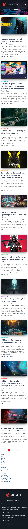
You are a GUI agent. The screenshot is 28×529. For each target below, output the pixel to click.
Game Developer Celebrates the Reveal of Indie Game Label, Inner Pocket (13, 516)
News (2, 456)
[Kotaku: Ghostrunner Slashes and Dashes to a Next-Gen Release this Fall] (14, 243)
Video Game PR (4, 476)
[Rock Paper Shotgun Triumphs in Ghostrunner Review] (14, 286)
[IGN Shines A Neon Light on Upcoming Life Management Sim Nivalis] (14, 201)
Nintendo (3, 466)
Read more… (17, 54)
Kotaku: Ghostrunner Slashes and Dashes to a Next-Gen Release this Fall (13, 259)
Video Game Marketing (6, 478)
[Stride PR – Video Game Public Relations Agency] (11, 4)
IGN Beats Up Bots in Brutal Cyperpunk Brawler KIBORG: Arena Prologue (12, 41)
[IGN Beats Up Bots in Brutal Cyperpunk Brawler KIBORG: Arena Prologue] (14, 25)
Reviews (3, 458)
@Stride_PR (11, 500)
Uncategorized (4, 36)
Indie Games (4, 475)
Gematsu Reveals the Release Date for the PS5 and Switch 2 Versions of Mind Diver (14, 508)
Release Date (4, 459)
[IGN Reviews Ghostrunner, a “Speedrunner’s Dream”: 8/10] (14, 327)
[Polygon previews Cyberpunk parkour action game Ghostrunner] (14, 416)
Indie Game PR (4, 479)
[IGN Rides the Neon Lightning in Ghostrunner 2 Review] (14, 117)
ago (11, 56)
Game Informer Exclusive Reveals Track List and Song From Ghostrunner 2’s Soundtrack (13, 175)
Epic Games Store (5, 473)
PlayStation (3, 462)
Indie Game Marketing (6, 481)
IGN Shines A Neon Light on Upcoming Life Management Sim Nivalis (13, 214)
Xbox (2, 464)
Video (2, 461)
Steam (2, 472)
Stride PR (19, 500)
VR (1, 470)
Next (18, 450)
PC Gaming (3, 467)
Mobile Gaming (4, 469)
